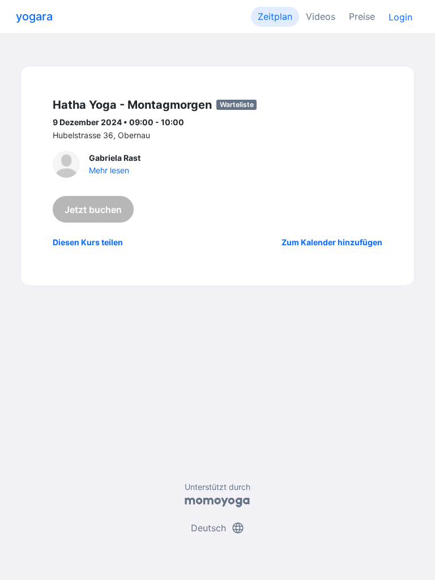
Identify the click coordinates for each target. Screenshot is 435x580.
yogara (34, 16)
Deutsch (218, 528)
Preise (362, 16)
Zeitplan (275, 16)
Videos (320, 16)
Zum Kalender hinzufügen (332, 242)
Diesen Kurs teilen (88, 242)
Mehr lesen (109, 170)
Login (400, 17)
